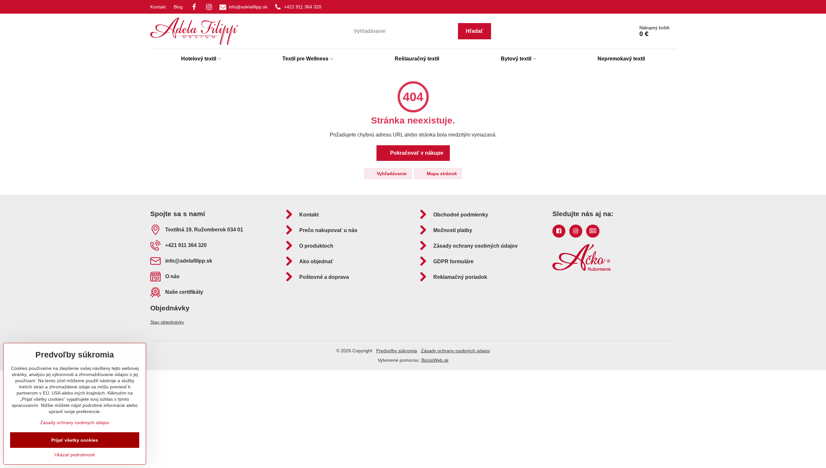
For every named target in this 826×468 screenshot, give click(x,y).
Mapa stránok (441, 173)
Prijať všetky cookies (74, 440)
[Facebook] (194, 7)
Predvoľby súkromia (396, 350)
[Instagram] (209, 7)
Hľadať (474, 31)
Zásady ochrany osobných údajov (455, 350)
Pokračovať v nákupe (416, 153)
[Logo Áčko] (581, 269)
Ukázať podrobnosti (75, 454)
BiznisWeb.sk (435, 360)
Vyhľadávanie (391, 173)
